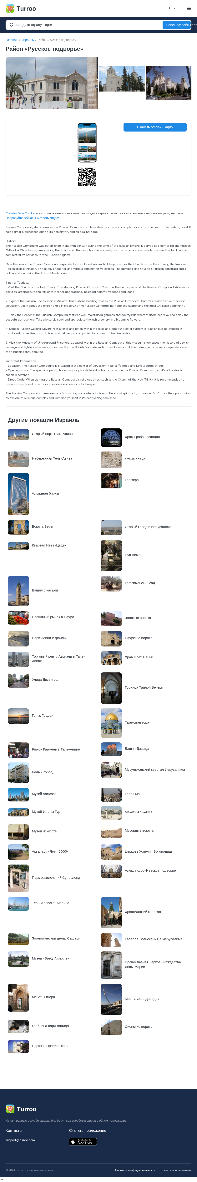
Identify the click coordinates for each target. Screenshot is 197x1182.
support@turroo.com (20, 1140)
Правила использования (176, 1170)
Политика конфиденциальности (135, 1170)
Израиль (28, 40)
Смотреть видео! (47, 218)
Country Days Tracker (20, 213)
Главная (12, 40)
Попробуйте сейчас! (20, 218)
